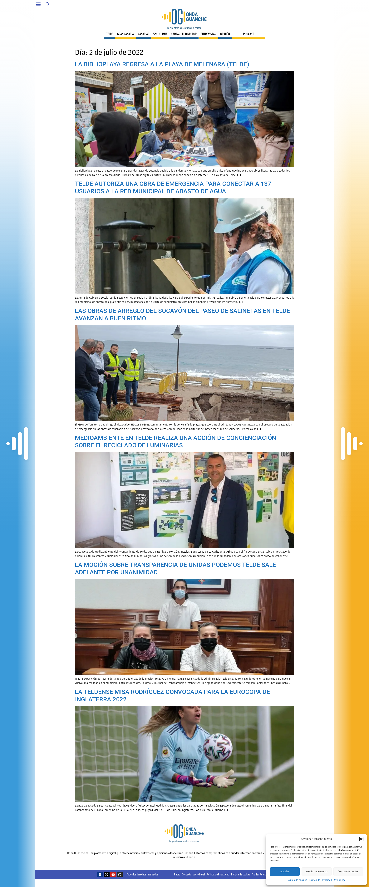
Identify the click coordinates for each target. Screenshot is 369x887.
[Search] (47, 4)
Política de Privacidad (320, 880)
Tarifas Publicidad (261, 874)
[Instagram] (120, 874)
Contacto (186, 874)
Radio (177, 874)
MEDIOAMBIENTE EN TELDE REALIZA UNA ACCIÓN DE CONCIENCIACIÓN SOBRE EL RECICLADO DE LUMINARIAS (175, 441)
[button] (361, 839)
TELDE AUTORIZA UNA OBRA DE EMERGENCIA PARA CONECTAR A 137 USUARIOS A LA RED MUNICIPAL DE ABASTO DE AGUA (173, 187)
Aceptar (284, 871)
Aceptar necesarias (316, 871)
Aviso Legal (340, 880)
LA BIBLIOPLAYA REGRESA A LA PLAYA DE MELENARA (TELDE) (162, 64)
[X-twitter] (107, 874)
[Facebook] (100, 874)
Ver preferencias (348, 871)
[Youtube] (113, 874)
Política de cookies (297, 880)
